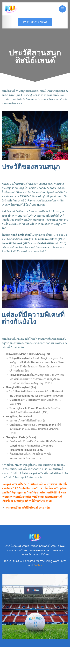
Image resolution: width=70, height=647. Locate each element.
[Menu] (62, 9)
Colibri (38, 565)
